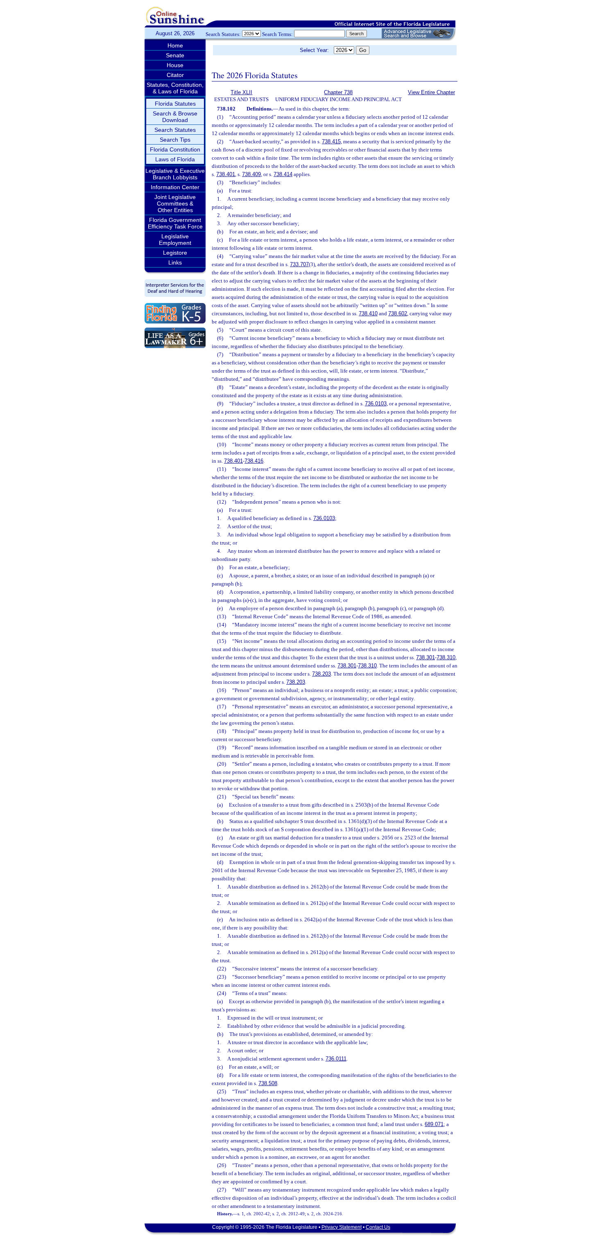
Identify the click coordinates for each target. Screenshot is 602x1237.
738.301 (425, 657)
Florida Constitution (175, 149)
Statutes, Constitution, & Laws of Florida (175, 88)
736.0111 (336, 1059)
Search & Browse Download (175, 116)
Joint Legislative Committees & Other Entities (175, 203)
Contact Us (378, 1227)
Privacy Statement (341, 1227)
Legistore (175, 252)
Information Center (175, 187)
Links (175, 262)
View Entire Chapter (431, 92)
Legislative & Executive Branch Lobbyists (175, 174)
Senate (175, 55)
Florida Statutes (175, 103)
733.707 (299, 264)
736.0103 (376, 403)
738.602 (397, 313)
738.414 (283, 174)
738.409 (251, 174)
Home (175, 45)
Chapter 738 (338, 92)
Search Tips (175, 139)
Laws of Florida (175, 159)
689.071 (434, 1124)
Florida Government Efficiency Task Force (175, 223)
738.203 (321, 674)
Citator (175, 75)
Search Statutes (175, 130)
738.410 (368, 313)
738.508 (267, 1083)
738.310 (446, 657)
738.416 (253, 461)
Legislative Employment (175, 239)
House (175, 65)
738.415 (331, 141)
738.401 (225, 174)
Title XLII (241, 92)
